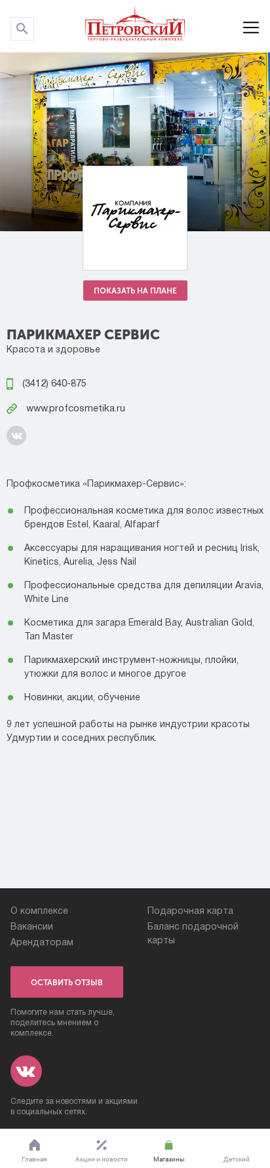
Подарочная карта (190, 911)
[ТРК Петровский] (135, 26)
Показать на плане (135, 290)
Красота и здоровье (53, 350)
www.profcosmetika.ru (74, 408)
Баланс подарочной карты (193, 934)
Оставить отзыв (67, 982)
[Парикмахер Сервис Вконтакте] (16, 435)
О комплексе (39, 911)
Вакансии (31, 927)
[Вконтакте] (26, 1071)
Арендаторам (41, 943)
